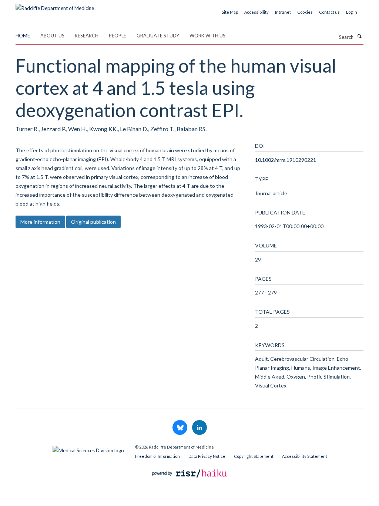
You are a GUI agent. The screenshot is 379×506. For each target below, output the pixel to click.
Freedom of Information (157, 456)
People (117, 36)
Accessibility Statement (304, 456)
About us (52, 36)
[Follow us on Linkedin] (199, 428)
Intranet (283, 12)
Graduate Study (158, 36)
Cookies (305, 12)
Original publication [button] (93, 222)
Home (23, 36)
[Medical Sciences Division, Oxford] (70, 448)
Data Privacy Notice (206, 456)
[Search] (359, 36)
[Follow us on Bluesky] (180, 428)
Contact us (329, 12)
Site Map (230, 12)
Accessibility (256, 12)
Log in (351, 12)
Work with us (207, 36)
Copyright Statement (254, 456)
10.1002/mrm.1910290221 (285, 160)
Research (86, 36)
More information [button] (40, 222)
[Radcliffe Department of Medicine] (55, 6)
